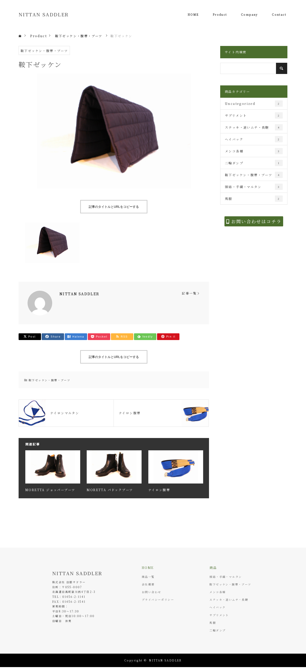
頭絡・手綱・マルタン (252, 186)
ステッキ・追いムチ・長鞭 (252, 127)
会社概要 (148, 584)
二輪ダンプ (252, 163)
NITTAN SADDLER (44, 14)
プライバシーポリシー (158, 599)
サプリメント (252, 115)
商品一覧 (148, 577)
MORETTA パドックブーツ (110, 490)
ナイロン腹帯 (159, 490)
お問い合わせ (151, 592)
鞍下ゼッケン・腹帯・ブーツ (44, 50)
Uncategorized (252, 103)
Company (249, 14)
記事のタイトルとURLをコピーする (114, 206)
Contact (279, 14)
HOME (193, 14)
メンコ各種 (252, 151)
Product (220, 14)
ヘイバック (252, 139)
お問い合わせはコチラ (255, 221)
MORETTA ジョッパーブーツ (50, 490)
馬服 (252, 198)
